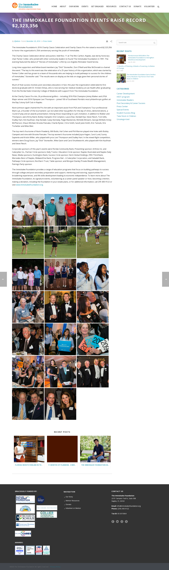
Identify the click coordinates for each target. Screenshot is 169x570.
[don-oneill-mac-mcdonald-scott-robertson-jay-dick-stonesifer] (93, 372)
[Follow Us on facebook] (113, 521)
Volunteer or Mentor (73, 508)
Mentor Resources (72, 500)
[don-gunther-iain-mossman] (28, 404)
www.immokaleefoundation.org (29, 184)
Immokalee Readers (125, 100)
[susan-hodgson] (28, 307)
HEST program (123, 97)
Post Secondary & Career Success (131, 103)
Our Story (69, 497)
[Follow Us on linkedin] (117, 521)
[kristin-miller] (93, 339)
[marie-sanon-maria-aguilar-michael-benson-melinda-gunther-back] (60, 339)
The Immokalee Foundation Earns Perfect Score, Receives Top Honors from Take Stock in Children (96, 465)
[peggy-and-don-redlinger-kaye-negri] (28, 339)
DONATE (137, 6)
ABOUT (63, 6)
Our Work (74, 6)
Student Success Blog (126, 113)
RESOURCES (111, 6)
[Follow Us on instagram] (121, 521)
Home (54, 6)
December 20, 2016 (33, 41)
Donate (68, 504)
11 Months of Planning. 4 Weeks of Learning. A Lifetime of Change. (63, 465)
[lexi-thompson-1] (60, 242)
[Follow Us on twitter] (126, 521)
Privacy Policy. (55, 567)
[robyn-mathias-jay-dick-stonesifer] (93, 307)
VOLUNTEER (149, 6)
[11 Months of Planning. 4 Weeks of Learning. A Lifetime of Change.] (62, 449)
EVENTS (85, 6)
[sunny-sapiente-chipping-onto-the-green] (28, 242)
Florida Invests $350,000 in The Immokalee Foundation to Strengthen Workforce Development (29, 465)
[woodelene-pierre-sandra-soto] (93, 275)
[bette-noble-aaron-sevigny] (93, 210)
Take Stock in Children (126, 116)
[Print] (107, 41)
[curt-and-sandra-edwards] (60, 404)
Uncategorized (123, 119)
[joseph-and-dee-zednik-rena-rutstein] (28, 372)
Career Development (126, 94)
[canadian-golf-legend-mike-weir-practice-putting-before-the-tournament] (93, 242)
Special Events (123, 110)
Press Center (47, 41)
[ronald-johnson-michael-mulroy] (60, 307)
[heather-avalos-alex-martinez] (60, 372)
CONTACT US (125, 6)
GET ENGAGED (97, 6)
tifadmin (17, 41)
